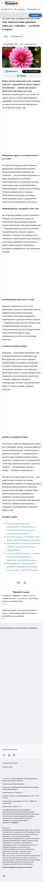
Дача (5, 36)
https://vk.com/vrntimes (23, 853)
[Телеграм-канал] (21, 76)
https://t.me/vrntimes (9, 853)
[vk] (18, 582)
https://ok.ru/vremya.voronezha (12, 855)
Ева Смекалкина (28, 44)
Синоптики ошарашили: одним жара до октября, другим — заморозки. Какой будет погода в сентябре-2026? (20, 599)
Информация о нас (33, 9)
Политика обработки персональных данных (17, 867)
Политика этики (7, 767)
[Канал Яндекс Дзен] (31, 71)
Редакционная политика (10, 763)
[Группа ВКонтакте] (11, 71)
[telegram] (25, 582)
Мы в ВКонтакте (6, 9)
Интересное (16, 36)
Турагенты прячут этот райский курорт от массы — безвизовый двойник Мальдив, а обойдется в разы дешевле (19, 614)
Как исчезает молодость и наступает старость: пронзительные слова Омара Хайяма (23, 546)
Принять (35, 15)
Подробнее (14, 822)
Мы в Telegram (20, 9)
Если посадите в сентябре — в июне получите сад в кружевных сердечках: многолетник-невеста (23, 556)
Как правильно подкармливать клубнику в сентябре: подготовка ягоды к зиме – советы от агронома (23, 566)
